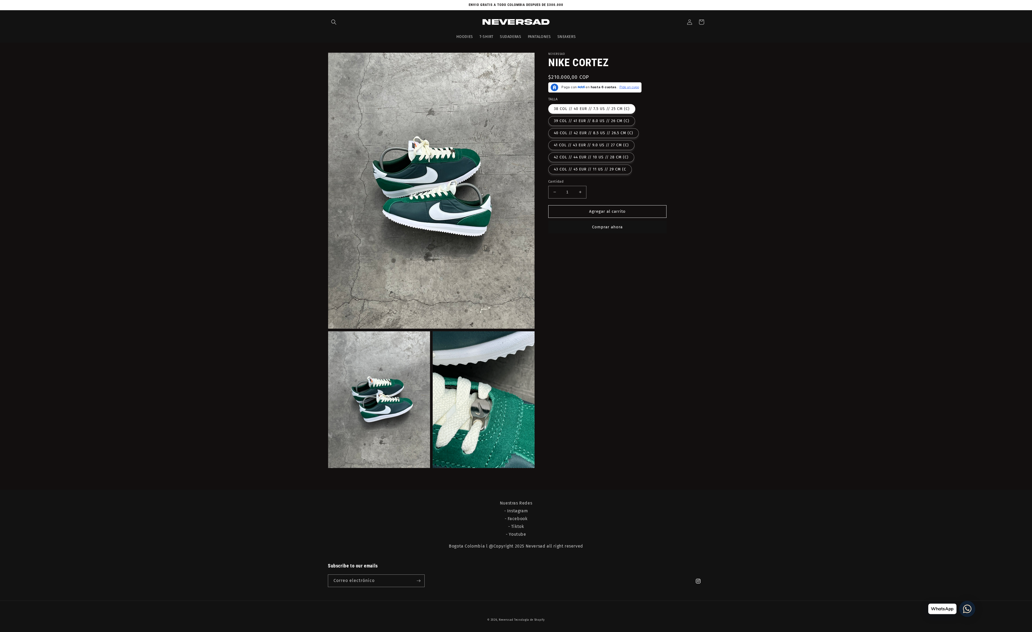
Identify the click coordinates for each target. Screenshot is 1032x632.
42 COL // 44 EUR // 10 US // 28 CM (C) (591, 157)
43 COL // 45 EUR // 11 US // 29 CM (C (590, 169)
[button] (334, 22)
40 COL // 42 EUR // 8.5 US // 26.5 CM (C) (593, 133)
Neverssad (506, 620)
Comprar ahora (607, 227)
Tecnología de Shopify (529, 620)
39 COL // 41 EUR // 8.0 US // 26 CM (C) (591, 121)
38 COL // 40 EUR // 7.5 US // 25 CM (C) (592, 108)
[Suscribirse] (418, 580)
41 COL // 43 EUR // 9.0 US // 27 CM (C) (591, 145)
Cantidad (556, 181)
